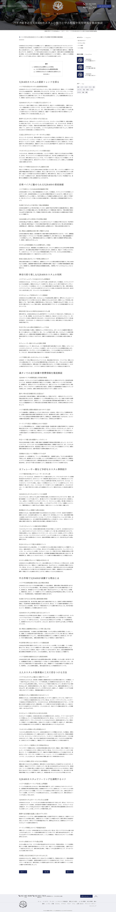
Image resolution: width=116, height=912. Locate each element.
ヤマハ (90, 87)
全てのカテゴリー (82, 40)
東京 (78, 87)
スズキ (92, 89)
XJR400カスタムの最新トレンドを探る (44, 67)
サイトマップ (93, 906)
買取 (86, 92)
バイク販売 (80, 45)
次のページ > (70, 872)
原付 (94, 87)
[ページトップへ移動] (96, 896)
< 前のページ (23, 872)
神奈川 (87, 89)
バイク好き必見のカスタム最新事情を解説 (47, 69)
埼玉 (84, 89)
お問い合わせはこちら (104, 6)
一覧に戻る (46, 872)
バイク (82, 87)
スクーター (79, 89)
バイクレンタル (81, 43)
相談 (83, 92)
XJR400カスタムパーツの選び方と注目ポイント (48, 71)
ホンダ (86, 87)
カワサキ (79, 92)
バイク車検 (80, 48)
